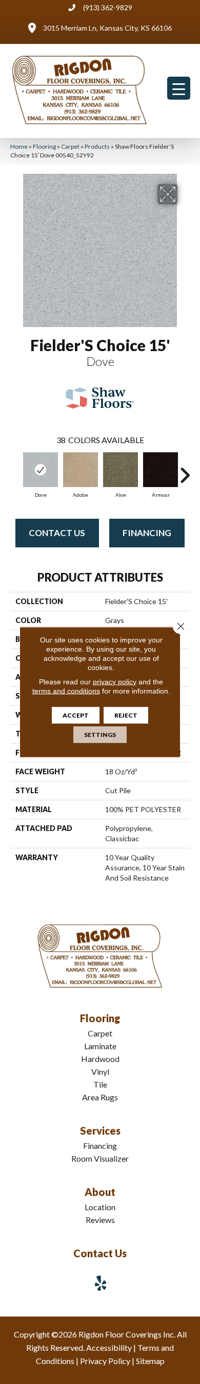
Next (184, 470)
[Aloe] (121, 470)
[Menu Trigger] (178, 88)
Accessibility (109, 1347)
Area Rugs (100, 1097)
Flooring (44, 146)
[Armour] (161, 470)
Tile (100, 1084)
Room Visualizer (100, 1158)
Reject (125, 715)
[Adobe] (81, 470)
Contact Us (57, 532)
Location (100, 1207)
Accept (76, 715)
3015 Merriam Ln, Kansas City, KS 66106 (107, 28)
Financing (147, 532)
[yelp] (101, 1283)
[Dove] (41, 470)
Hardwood (100, 1059)
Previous (15, 470)
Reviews (100, 1220)
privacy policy (114, 682)
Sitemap (150, 1361)
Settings (100, 735)
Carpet (70, 146)
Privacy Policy (105, 1361)
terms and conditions (66, 691)
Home (19, 146)
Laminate (100, 1046)
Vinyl (100, 1071)
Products (97, 146)
